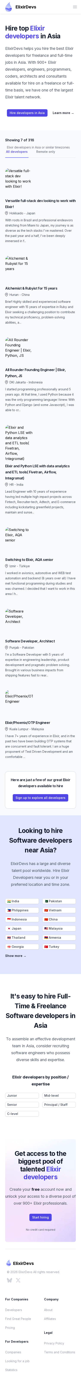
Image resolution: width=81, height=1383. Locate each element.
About (48, 1310)
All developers (17, 151)
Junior (12, 1095)
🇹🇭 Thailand (16, 937)
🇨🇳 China (51, 919)
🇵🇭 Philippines (18, 910)
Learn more (63, 113)
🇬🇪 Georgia (15, 946)
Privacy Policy (54, 1343)
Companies (13, 1352)
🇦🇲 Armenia (52, 937)
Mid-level (51, 1095)
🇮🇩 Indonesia (17, 919)
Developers (13, 1310)
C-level (12, 1114)
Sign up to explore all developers (40, 798)
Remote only (45, 151)
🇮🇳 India (13, 901)
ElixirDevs (26, 7)
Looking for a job (17, 1361)
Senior (12, 1104)
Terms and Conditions (59, 1352)
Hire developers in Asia (27, 113)
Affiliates (50, 1319)
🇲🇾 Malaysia (53, 928)
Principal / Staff (56, 1104)
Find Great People (18, 1319)
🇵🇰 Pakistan (53, 901)
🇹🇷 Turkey (51, 946)
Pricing (10, 1327)
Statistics (11, 1370)
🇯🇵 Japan (14, 928)
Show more (15, 956)
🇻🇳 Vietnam (52, 910)
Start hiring (40, 1217)
